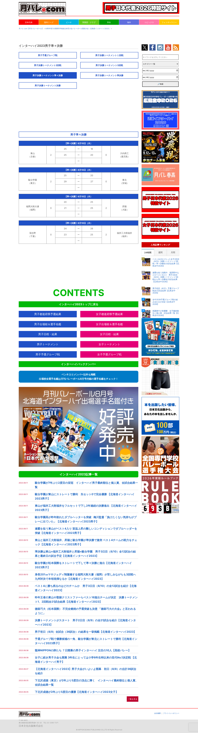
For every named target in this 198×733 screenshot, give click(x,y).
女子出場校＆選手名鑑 (109, 324)
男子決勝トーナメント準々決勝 (48, 75)
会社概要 (157, 713)
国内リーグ (48, 22)
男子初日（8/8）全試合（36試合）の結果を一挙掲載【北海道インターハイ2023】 (85, 631)
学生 (109, 22)
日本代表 (28, 22)
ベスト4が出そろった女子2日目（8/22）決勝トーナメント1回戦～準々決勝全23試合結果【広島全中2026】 (165, 262)
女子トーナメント (109, 344)
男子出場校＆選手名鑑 (47, 324)
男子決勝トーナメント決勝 (48, 85)
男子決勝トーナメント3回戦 (109, 65)
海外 (129, 22)
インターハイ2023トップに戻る (78, 304)
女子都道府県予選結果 (109, 314)
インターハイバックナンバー (78, 364)
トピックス (149, 22)
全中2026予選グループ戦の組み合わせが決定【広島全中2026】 (165, 301)
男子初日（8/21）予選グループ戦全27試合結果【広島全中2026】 (165, 290)
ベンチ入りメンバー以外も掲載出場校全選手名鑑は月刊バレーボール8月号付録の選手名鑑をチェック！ (78, 376)
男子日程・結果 (47, 334)
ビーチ (69, 22)
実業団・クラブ (88, 22)
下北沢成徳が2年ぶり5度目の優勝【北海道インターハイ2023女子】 (76, 691)
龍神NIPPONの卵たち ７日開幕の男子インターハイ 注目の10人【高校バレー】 (83, 650)
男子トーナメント (47, 344)
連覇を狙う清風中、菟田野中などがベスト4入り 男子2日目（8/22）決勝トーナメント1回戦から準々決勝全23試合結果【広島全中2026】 (165, 277)
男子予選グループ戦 (47, 55)
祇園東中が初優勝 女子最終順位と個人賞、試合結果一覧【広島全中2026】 (165, 313)
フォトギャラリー (169, 22)
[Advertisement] (78, 109)
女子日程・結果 (109, 334)
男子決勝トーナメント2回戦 (47, 65)
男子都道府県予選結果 (47, 314)
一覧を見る (132, 699)
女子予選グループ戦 (109, 354)
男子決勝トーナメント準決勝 (109, 75)
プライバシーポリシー (171, 713)
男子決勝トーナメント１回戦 (109, 55)
